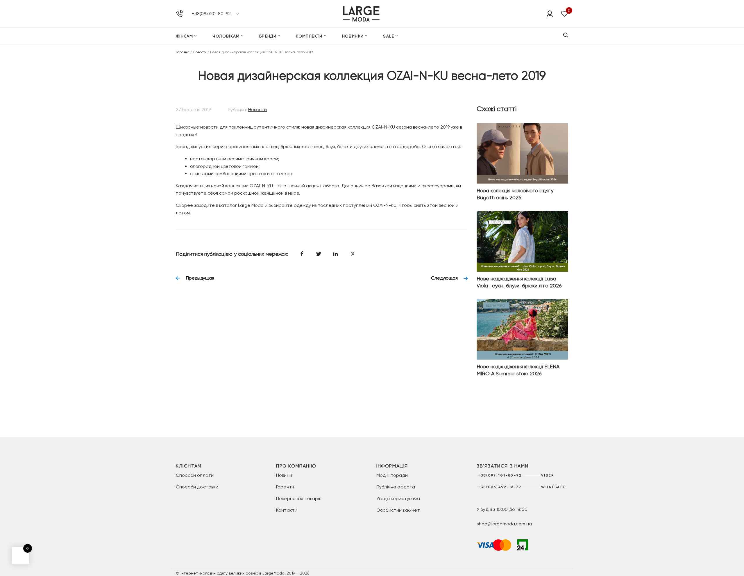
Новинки (353, 36)
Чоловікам (226, 36)
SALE (388, 36)
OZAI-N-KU (383, 127)
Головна (182, 52)
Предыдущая (200, 278)
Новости (200, 52)
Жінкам (184, 36)
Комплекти (309, 36)
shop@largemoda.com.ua (504, 524)
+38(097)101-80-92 (211, 13)
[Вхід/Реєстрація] (549, 13)
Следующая (444, 278)
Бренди (267, 36)
